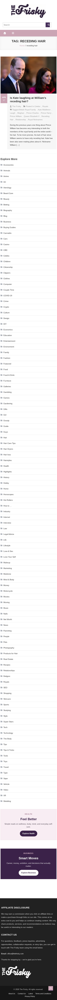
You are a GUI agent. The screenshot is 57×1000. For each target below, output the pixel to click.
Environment (8, 347)
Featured (7, 364)
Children (6, 261)
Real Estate (8, 659)
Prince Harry (46, 113)
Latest (30, 994)
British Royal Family (27, 110)
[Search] (48, 24)
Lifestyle (6, 545)
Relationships (9, 670)
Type (5, 773)
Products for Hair (10, 653)
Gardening (7, 403)
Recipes (6, 665)
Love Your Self (9, 557)
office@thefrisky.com (15, 954)
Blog (5, 216)
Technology (8, 733)
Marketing (7, 568)
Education (7, 335)
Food (5, 369)
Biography (7, 210)
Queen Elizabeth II (31, 116)
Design (6, 318)
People (6, 636)
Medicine (7, 574)
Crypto (6, 307)
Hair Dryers (8, 449)
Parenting (7, 631)
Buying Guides (9, 227)
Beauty (6, 199)
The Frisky (16, 106)
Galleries (7, 386)
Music (5, 608)
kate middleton (44, 110)
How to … (7, 506)
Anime (6, 176)
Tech (5, 727)
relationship (21, 120)
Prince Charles (32, 113)
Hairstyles (7, 460)
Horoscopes (8, 494)
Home (5, 489)
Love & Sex (8, 551)
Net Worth (7, 619)
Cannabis (7, 233)
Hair (5, 438)
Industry (6, 511)
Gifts (5, 409)
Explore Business (28, 873)
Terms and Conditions (43, 994)
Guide (5, 426)
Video (5, 790)
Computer (7, 284)
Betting (6, 205)
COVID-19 (7, 295)
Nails (5, 614)
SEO (5, 687)
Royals (45, 106)
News (5, 625)
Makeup (6, 563)
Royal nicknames (35, 120)
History (6, 477)
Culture (6, 313)
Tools (5, 756)
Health (6, 466)
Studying (7, 710)
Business (7, 222)
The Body (7, 739)
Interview (7, 523)
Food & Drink (8, 375)
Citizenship (8, 267)
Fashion (6, 358)
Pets (5, 642)
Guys (5, 432)
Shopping (7, 693)
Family (6, 352)
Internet (6, 517)
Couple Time (8, 290)
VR (4, 795)
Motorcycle (8, 591)
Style (5, 716)
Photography (8, 648)
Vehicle (6, 784)
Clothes (6, 278)
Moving (6, 602)
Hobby (6, 483)
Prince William (16, 116)
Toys (5, 761)
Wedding (7, 801)
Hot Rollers (8, 500)
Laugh (12, 113)
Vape (5, 778)
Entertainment (9, 341)
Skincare (7, 699)
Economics (8, 330)
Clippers (6, 273)
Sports (6, 705)
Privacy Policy (30, 996)
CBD (5, 250)
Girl (4, 415)
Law (5, 528)
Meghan (20, 113)
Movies (6, 597)
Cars (5, 239)
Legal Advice (8, 534)
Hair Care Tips (9, 443)
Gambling (7, 392)
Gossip (6, 420)
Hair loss (7, 455)
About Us (11, 994)
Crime (5, 301)
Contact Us (22, 994)
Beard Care (8, 193)
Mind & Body (8, 580)
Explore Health (29, 833)
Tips (5, 744)
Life (4, 540)
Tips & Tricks (8, 750)
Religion (6, 676)
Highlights (7, 472)
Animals (6, 171)
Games (6, 398)
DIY (4, 324)
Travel (6, 767)
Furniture (7, 381)
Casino (6, 244)
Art (4, 182)
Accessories (8, 165)
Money (6, 585)
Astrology (7, 188)
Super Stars (8, 722)
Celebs (37, 106)
